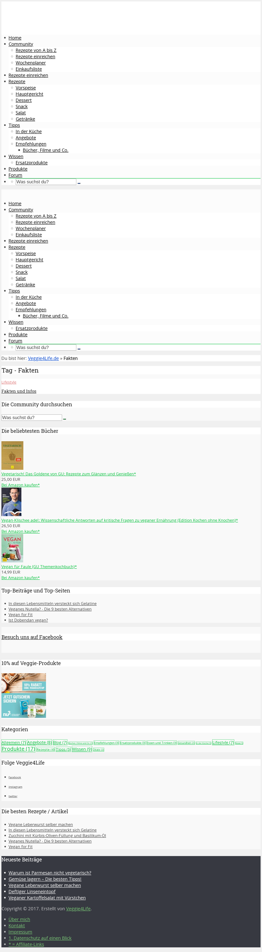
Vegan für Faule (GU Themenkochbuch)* (39, 566)
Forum (15, 175)
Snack (22, 106)
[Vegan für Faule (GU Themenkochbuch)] (12, 561)
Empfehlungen (31, 144)
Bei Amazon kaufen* (20, 485)
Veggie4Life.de (43, 358)
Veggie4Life (78, 908)
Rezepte (17, 81)
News (239, 743)
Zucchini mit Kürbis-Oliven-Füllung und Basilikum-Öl (57, 835)
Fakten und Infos (18, 391)
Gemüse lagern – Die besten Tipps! (45, 879)
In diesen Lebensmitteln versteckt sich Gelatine (53, 603)
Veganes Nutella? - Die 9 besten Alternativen (50, 609)
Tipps (14, 125)
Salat (21, 113)
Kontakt (17, 925)
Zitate (98, 749)
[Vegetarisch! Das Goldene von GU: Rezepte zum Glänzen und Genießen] (12, 468)
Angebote (26, 137)
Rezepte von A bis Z (36, 50)
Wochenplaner (31, 63)
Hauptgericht (29, 94)
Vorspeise (26, 88)
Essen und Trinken (161, 743)
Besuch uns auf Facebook (32, 637)
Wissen (16, 156)
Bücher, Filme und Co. (45, 150)
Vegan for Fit (21, 614)
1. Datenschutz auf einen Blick (40, 938)
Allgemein (14, 742)
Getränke (25, 119)
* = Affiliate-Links (26, 944)
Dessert (24, 100)
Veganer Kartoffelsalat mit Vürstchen (47, 898)
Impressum (20, 932)
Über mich (19, 919)
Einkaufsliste (29, 69)
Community (21, 44)
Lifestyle (8, 382)
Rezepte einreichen (35, 56)
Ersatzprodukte (32, 162)
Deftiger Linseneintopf (32, 891)
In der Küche (29, 131)
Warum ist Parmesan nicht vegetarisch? (50, 873)
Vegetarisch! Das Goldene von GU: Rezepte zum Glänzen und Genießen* (68, 474)
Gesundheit (186, 743)
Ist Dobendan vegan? (28, 620)
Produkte (18, 169)
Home (15, 38)
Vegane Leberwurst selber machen (41, 824)
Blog (60, 742)
